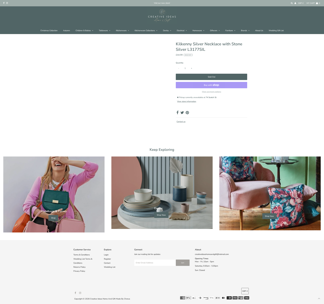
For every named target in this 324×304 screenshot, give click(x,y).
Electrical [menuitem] (180, 30)
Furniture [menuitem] (229, 30)
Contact (107, 263)
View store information (186, 101)
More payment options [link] (211, 91)
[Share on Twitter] (182, 113)
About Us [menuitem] (259, 30)
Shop (53, 218)
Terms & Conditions (81, 254)
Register (107, 259)
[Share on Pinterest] (187, 113)
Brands (244, 30)
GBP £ (301, 3)
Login (106, 254)
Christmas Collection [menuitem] (49, 30)
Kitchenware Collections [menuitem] (145, 30)
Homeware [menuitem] (197, 30)
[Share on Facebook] (177, 113)
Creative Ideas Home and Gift (103, 299)
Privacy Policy (79, 271)
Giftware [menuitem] (213, 30)
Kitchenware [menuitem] (121, 30)
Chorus (127, 299)
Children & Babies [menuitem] (83, 30)
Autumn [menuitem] (66, 30)
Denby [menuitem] (166, 30)
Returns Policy (79, 267)
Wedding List (109, 267)
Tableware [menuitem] (103, 30)
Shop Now (161, 215)
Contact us (181, 122)
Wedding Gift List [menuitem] (276, 30)
